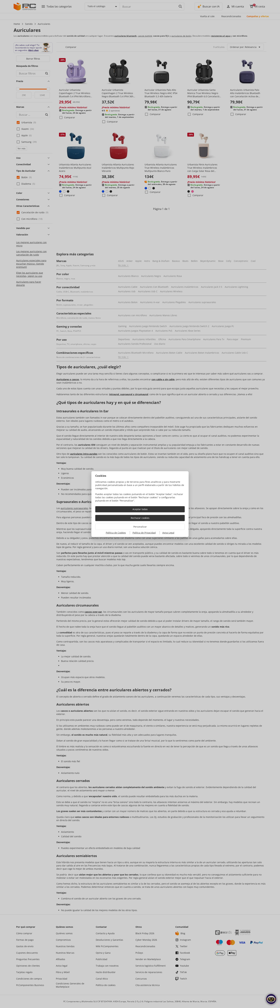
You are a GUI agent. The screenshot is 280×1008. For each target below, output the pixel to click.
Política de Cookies (116, 532)
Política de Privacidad (144, 532)
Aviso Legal (168, 532)
